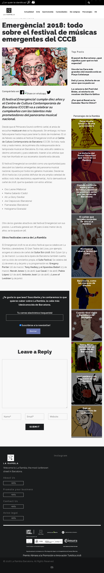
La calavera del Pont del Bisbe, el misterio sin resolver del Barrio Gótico (85, 92)
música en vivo (19, 130)
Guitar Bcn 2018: (42, 252)
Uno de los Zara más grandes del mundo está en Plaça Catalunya (86, 72)
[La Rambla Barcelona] (9, 12)
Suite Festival (45, 260)
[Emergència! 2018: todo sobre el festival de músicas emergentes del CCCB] (34, 66)
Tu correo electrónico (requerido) (34, 313)
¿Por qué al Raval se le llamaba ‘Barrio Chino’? (83, 101)
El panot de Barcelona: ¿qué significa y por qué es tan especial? (86, 61)
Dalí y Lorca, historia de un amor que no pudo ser (85, 81)
